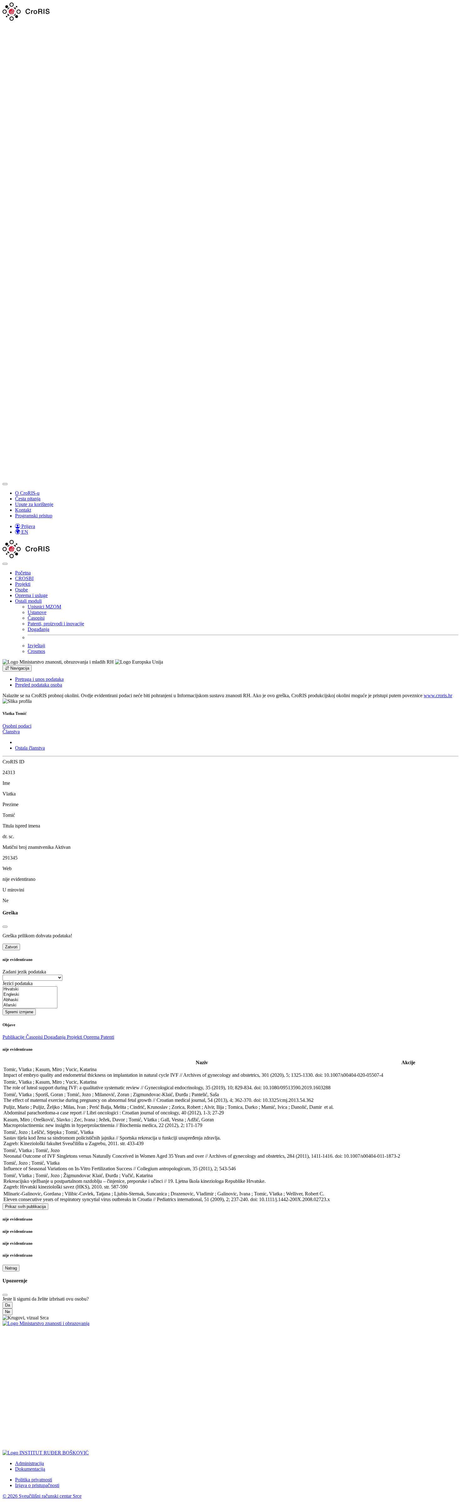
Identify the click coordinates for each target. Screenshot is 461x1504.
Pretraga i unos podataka (39, 679)
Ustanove (37, 612)
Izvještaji (36, 645)
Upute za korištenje (34, 504)
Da (7, 1305)
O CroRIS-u (27, 493)
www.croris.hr (438, 695)
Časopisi (36, 618)
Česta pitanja (27, 498)
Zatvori (11, 947)
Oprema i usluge (31, 595)
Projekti (22, 584)
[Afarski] (30, 1005)
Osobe (21, 589)
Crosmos (36, 651)
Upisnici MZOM (44, 606)
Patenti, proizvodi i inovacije (56, 623)
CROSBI (24, 578)
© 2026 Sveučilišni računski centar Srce (42, 1496)
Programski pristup (33, 515)
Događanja (38, 629)
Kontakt (23, 510)
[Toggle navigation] (5, 484)
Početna (23, 572)
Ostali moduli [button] (28, 601)
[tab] (17, 726)
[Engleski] (30, 994)
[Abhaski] (30, 1000)
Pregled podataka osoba (38, 684)
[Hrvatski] (30, 989)
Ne (7, 1311)
